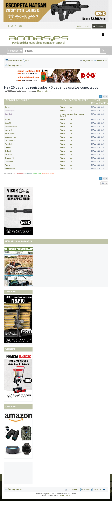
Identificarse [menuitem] (101, 60)
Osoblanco (9, 162)
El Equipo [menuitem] (86, 489)
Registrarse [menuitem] (87, 60)
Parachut (8, 144)
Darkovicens (9, 107)
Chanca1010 (9, 158)
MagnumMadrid (11, 126)
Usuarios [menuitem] (97, 489)
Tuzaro (7, 165)
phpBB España (65, 495)
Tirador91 (8, 148)
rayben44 (8, 155)
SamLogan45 (10, 169)
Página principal (66, 107)
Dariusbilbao (10, 141)
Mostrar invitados (43, 91)
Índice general (15, 489)
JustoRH (8, 123)
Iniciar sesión (84, 26)
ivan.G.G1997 (10, 133)
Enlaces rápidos (15, 60)
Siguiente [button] (106, 96)
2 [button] (103, 96)
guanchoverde (10, 137)
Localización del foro (74, 100)
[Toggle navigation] (103, 34)
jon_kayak (8, 130)
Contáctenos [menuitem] (73, 489)
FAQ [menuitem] (27, 60)
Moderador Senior (48, 174)
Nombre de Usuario (17, 100)
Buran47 (8, 119)
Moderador (37, 174)
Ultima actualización (99, 102)
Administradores (18, 174)
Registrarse (100, 26)
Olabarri (8, 151)
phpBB (50, 494)
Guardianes (28, 174)
